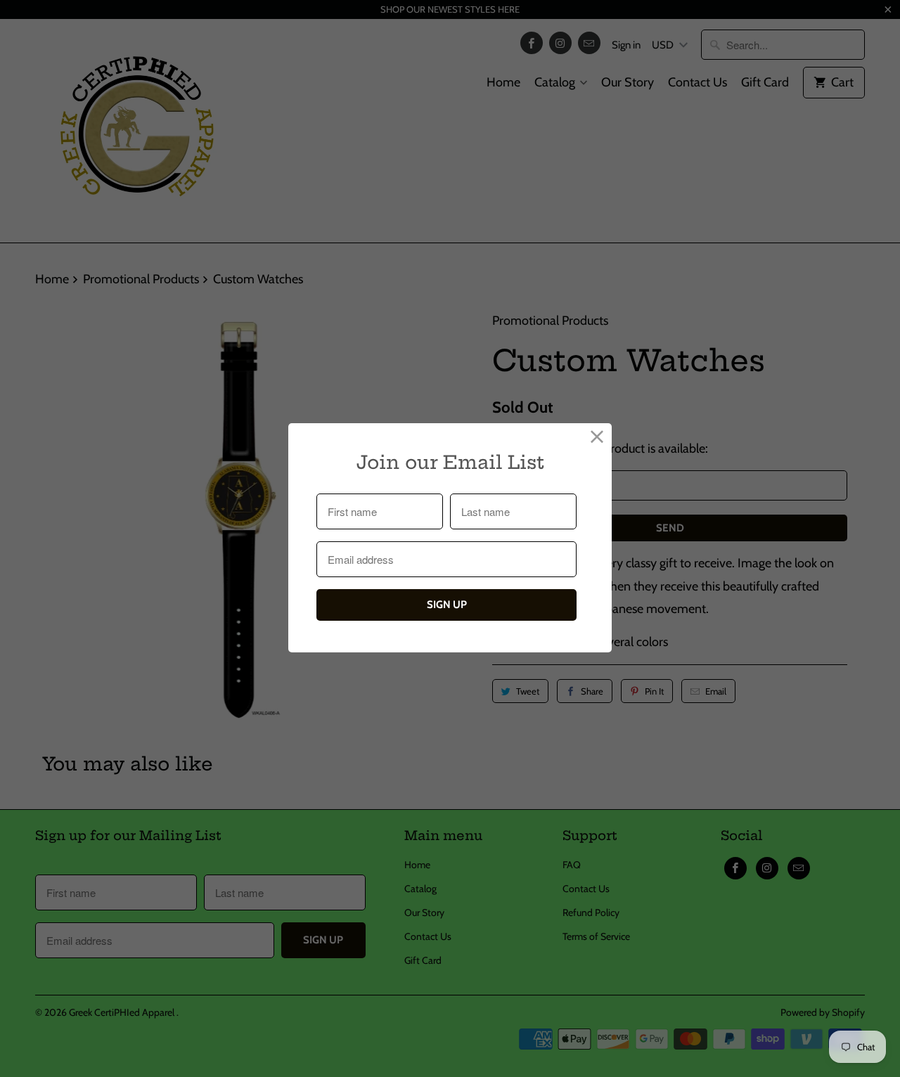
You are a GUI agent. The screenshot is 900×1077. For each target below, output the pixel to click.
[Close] (597, 437)
